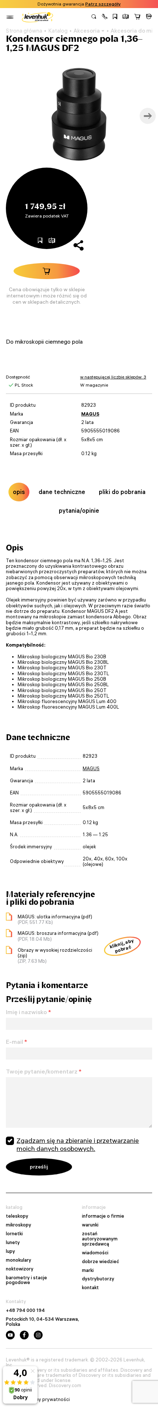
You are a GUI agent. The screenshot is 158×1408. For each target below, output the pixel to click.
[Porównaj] (125, 17)
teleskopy (17, 1216)
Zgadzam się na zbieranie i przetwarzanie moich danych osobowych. (78, 1144)
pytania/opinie (79, 510)
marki (88, 1270)
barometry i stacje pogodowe (26, 1280)
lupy (10, 1251)
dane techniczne (62, 491)
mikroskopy (18, 1225)
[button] (104, 17)
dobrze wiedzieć (100, 1261)
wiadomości (95, 1252)
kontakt (90, 1287)
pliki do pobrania (122, 491)
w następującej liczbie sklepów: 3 (113, 377)
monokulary (18, 1260)
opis (19, 491)
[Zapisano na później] (115, 17)
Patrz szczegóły (103, 4)
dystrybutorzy (98, 1278)
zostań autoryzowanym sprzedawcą (100, 1239)
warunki (90, 1225)
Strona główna (24, 31)
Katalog (58, 31)
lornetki (14, 1233)
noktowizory (19, 1269)
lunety (13, 1242)
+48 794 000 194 (25, 1310)
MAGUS (90, 414)
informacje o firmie (103, 1216)
